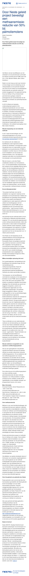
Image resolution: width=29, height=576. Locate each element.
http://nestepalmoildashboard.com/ (11, 513)
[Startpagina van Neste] (6, 3)
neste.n (15, 561)
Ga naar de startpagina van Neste (19, 572)
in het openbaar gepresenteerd (14, 138)
